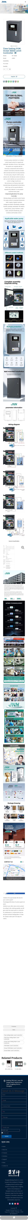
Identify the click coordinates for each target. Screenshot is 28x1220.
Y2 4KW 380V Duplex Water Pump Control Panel (19, 1069)
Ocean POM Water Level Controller (13, 1048)
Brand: (4, 58)
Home (3, 1146)
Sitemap (17, 1212)
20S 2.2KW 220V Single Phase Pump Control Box (9, 1069)
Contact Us (5, 1165)
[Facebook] (10, 1204)
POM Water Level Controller (11, 1045)
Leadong (12, 1212)
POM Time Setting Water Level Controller (11, 1038)
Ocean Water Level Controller (11, 1050)
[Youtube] (15, 1204)
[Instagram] (18, 1204)
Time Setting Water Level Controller (13, 1035)
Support (4, 1159)
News (3, 1162)
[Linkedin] (12, 1204)
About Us (4, 1149)
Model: (4, 55)
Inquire (13, 76)
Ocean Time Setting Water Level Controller (12, 1042)
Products (4, 1153)
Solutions (4, 1156)
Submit (6, 1136)
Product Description (9, 88)
